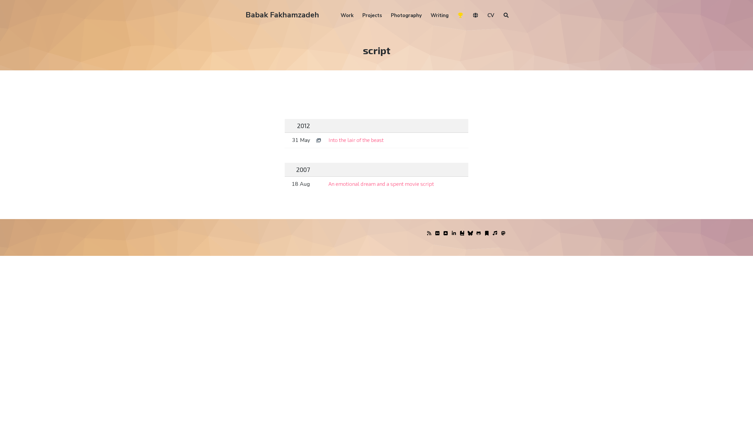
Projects (372, 15)
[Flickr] (437, 233)
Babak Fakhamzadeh (282, 15)
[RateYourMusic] (495, 233)
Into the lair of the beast (356, 140)
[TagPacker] (487, 233)
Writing (440, 15)
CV (490, 15)
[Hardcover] (462, 233)
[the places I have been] (446, 233)
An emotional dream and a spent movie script (381, 183)
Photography (406, 15)
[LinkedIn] (454, 233)
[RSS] (429, 233)
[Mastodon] (503, 233)
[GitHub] (478, 233)
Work (347, 15)
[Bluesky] (470, 233)
